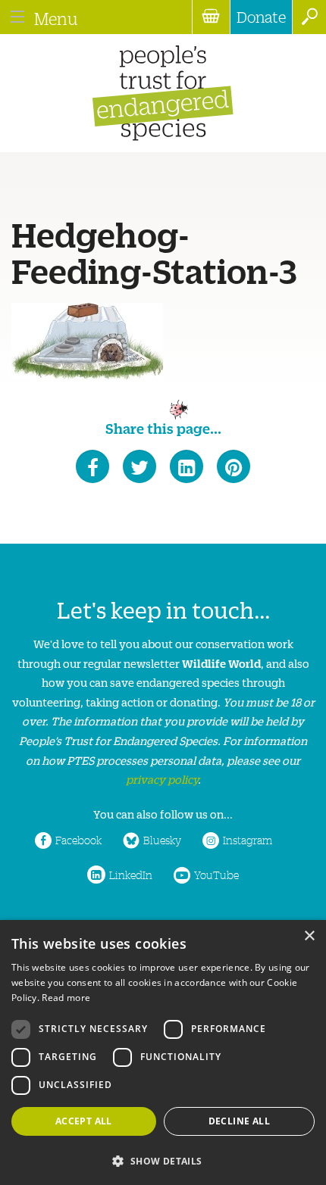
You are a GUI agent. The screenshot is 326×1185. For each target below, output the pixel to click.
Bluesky (162, 840)
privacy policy (162, 779)
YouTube (216, 874)
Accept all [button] (83, 1121)
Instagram (247, 840)
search (309, 17)
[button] (163, 1160)
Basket (211, 17)
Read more (66, 997)
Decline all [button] (239, 1121)
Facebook (78, 840)
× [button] (309, 936)
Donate (261, 17)
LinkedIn (130, 874)
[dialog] (163, 1052)
